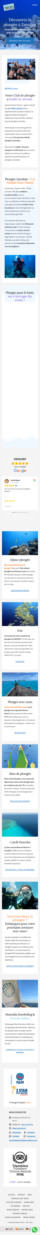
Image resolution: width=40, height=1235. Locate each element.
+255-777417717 (27, 1125)
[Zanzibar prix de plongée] (20, 635)
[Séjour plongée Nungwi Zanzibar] (20, 565)
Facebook (31, 1133)
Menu (34, 5)
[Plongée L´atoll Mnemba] (20, 845)
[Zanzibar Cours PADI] (20, 929)
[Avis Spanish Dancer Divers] (20, 1167)
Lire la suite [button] (7, 506)
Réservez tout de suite (20, 41)
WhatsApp (16, 1133)
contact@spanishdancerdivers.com (23, 1140)
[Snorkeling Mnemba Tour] (20, 1023)
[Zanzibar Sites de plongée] (20, 776)
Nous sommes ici (19, 1128)
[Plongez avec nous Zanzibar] (20, 706)
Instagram (31, 1136)
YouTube (15, 1136)
